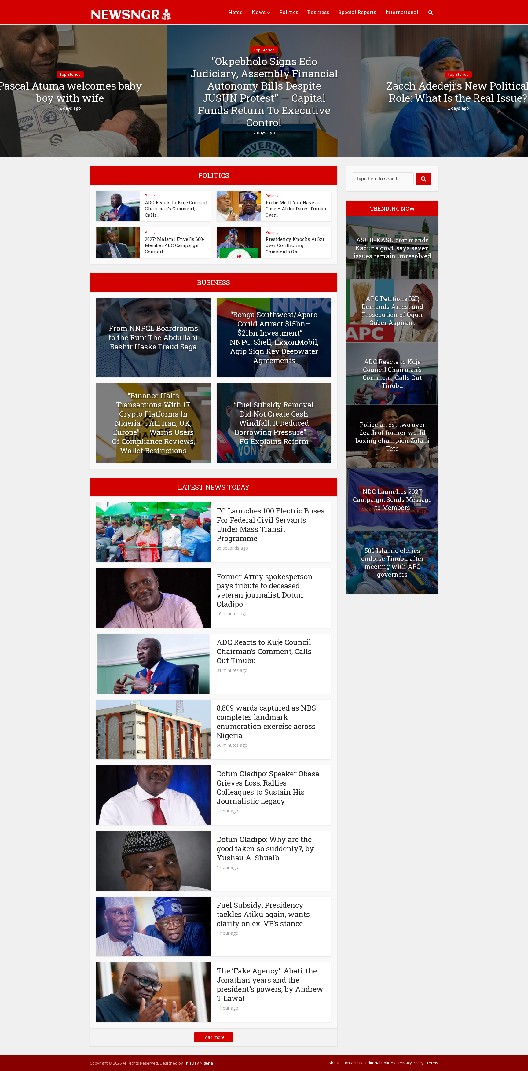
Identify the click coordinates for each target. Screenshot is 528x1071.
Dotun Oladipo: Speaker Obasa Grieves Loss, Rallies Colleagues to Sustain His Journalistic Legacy (268, 787)
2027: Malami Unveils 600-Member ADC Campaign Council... (175, 245)
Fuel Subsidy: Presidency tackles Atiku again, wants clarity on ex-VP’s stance (263, 914)
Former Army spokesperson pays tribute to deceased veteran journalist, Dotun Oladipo (265, 590)
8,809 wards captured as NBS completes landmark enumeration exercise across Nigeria (266, 721)
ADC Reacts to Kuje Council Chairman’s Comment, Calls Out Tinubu (264, 651)
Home (235, 12)
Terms (432, 1062)
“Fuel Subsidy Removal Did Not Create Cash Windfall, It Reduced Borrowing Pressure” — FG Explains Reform (274, 423)
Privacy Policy (411, 1062)
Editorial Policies (380, 1062)
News (259, 12)
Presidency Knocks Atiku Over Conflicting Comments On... (295, 245)
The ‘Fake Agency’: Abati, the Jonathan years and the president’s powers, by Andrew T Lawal (270, 984)
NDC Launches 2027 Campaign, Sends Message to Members (392, 499)
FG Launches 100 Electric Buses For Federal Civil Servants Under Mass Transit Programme (270, 524)
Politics (288, 12)
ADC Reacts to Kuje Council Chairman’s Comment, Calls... (176, 208)
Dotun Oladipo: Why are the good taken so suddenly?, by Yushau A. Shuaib (265, 848)
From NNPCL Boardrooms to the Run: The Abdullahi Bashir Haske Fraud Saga (153, 337)
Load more (214, 1037)
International (401, 12)
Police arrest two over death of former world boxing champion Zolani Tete (392, 436)
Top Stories (70, 74)
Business (318, 12)
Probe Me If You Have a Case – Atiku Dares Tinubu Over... (296, 208)
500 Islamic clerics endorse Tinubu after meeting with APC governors (392, 562)
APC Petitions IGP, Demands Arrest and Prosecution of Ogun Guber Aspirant (392, 310)
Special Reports (357, 12)
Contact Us (352, 1062)
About (333, 1062)
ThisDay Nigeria (198, 1063)
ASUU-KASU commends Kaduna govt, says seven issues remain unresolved (392, 248)
